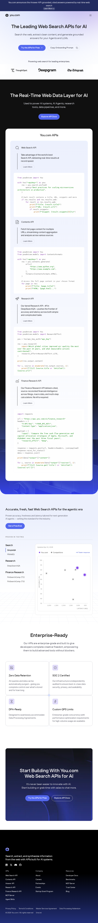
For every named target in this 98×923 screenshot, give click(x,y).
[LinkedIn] (6, 864)
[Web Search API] (49, 156)
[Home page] (12, 15)
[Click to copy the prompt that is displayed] (64, 48)
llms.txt (39, 913)
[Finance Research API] (49, 391)
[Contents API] (49, 231)
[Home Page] (7, 849)
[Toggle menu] (90, 15)
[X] (11, 864)
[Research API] (49, 309)
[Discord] (15, 864)
